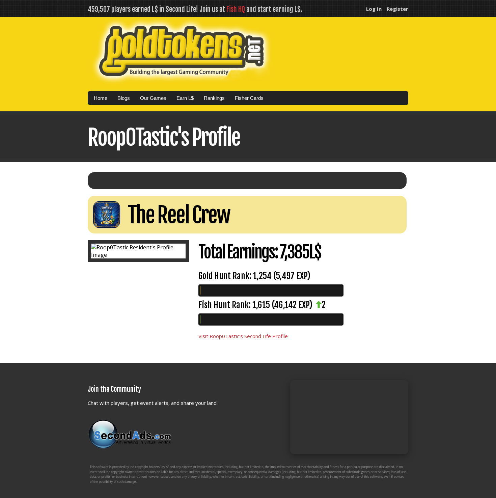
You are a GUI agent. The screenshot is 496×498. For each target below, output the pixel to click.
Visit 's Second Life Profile (243, 336)
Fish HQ (235, 9)
